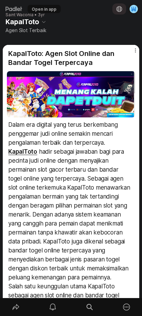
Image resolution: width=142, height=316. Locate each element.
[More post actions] (131, 53)
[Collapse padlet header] (44, 22)
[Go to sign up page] (133, 9)
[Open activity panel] (52, 307)
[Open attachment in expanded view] (71, 94)
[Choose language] (119, 9)
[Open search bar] (89, 307)
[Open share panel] (15, 307)
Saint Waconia (19, 14)
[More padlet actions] (126, 307)
